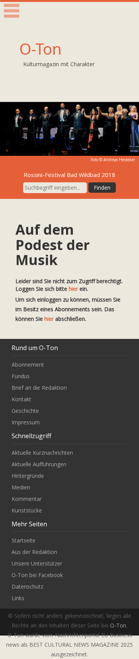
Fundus (21, 376)
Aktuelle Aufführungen (39, 464)
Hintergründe (28, 475)
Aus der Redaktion (34, 552)
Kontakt (21, 399)
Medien (21, 487)
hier (73, 288)
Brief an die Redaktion (39, 387)
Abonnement (28, 364)
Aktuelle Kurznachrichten (42, 452)
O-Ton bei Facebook (37, 575)
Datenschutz (27, 586)
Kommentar (27, 498)
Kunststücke (27, 510)
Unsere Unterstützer (37, 563)
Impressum (26, 422)
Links (18, 598)
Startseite (24, 540)
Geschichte (25, 410)
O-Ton (40, 48)
